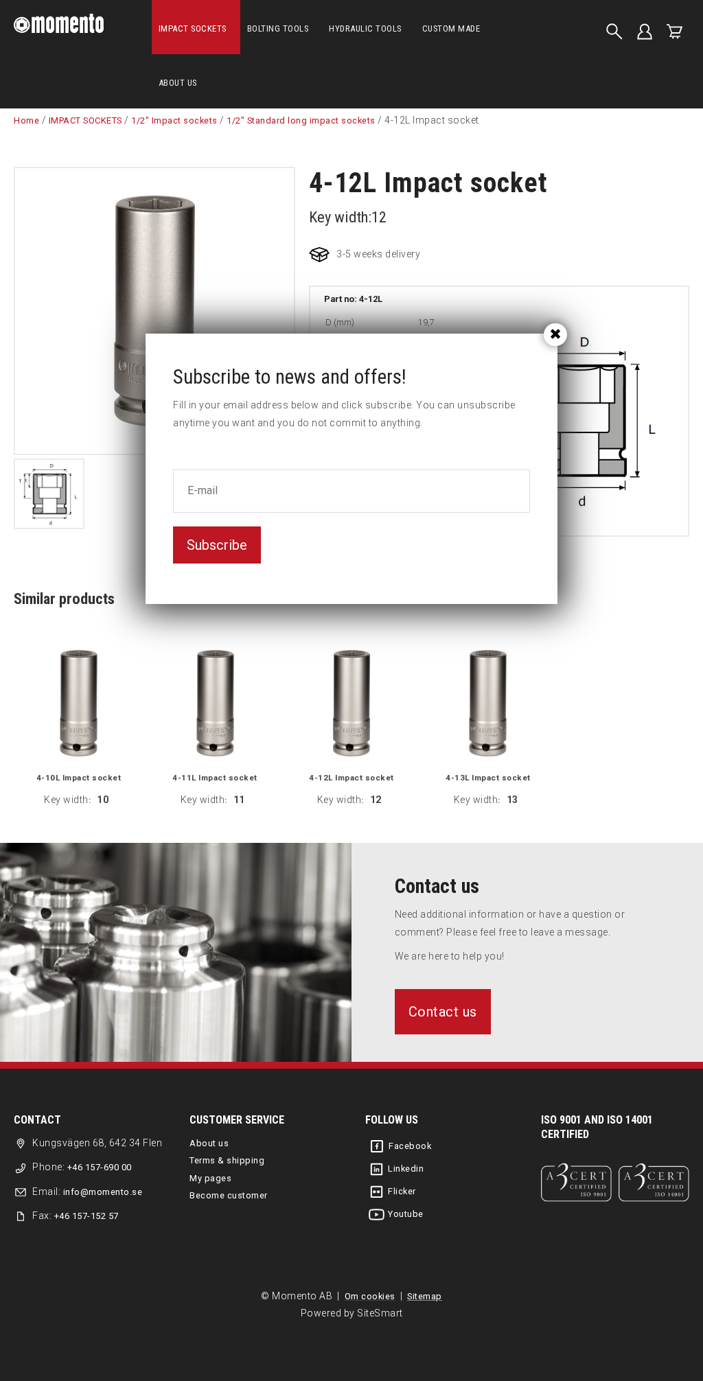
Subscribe (217, 545)
